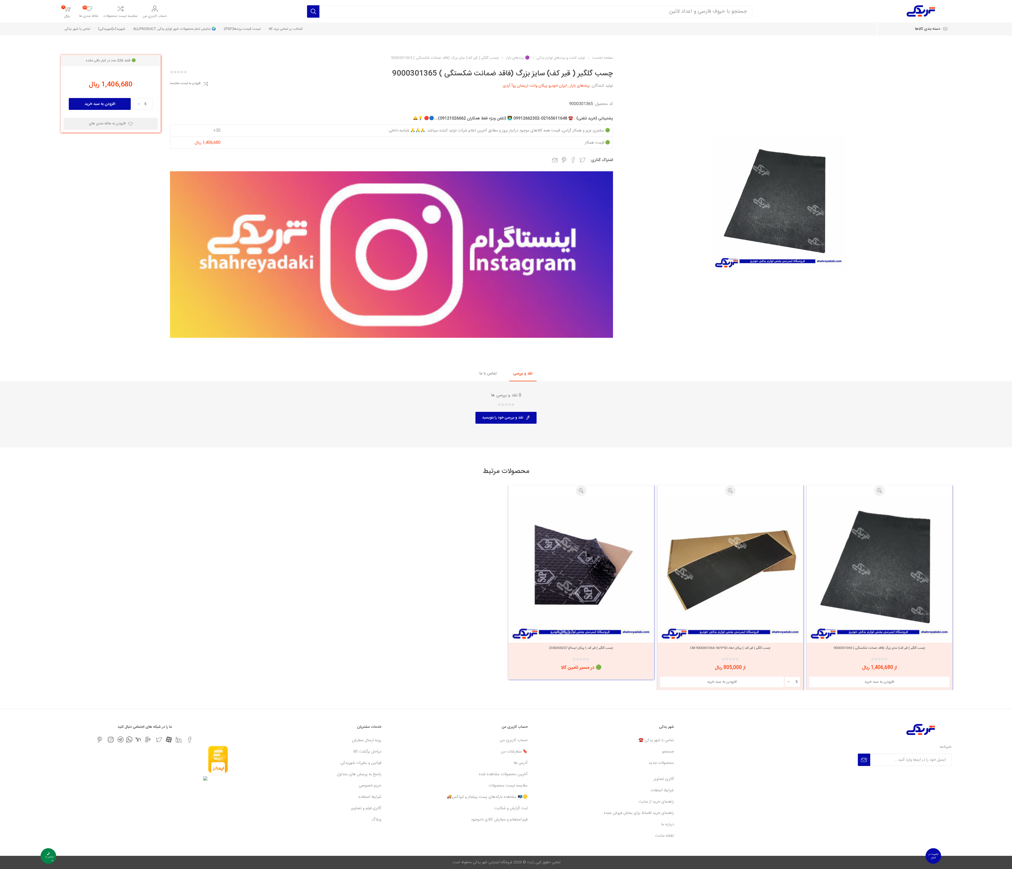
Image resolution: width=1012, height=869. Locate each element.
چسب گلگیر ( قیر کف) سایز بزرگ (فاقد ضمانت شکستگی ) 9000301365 (879, 648)
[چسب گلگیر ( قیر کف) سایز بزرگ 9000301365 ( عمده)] (879, 568)
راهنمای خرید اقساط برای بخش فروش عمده (639, 813)
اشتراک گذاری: (601, 160)
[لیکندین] (178, 739)
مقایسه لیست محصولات (120, 16)
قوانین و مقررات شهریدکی (360, 763)
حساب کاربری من (155, 16)
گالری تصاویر (664, 779)
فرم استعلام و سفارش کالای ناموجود (499, 819)
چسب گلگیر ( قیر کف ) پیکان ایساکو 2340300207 (581, 648)
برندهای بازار (580, 85)
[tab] (523, 373)
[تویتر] (159, 739)
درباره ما (667, 824)
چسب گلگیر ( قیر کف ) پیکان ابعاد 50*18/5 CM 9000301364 (730, 648)
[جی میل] (148, 739)
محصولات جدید (661, 763)
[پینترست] (99, 739)
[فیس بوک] (190, 739)
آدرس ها (521, 763)
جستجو (668, 751)
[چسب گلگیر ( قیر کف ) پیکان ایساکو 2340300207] (581, 568)
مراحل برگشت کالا (367, 751)
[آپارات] (169, 739)
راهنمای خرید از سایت (656, 801)
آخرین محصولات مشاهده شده (503, 774)
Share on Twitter (582, 160)
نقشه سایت (664, 835)
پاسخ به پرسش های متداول (359, 774)
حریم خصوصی (370, 785)
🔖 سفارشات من (514, 751)
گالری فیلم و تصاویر (366, 808)
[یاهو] (138, 739)
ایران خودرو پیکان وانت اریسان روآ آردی (535, 85)
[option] (879, 587)
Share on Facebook (573, 160)
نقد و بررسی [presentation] (523, 373)
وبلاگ (376, 819)
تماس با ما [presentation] (488, 373)
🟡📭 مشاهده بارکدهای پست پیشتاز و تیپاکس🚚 (487, 797)
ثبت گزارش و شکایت (511, 808)
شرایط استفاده (662, 790)
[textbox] (535, 11)
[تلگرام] (121, 739)
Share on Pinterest (564, 160)
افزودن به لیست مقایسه (185, 83)
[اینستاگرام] (110, 739)
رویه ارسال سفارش (366, 740)
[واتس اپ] (129, 739)
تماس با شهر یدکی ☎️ (656, 740)
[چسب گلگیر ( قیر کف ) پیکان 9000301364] (730, 568)
